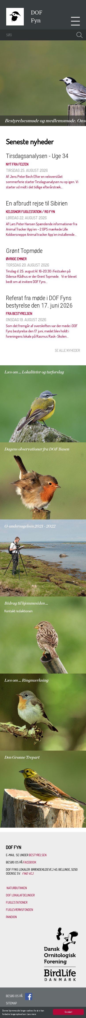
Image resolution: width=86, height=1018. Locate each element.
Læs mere (31, 1014)
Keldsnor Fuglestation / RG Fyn (30, 211)
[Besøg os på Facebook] (28, 996)
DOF (36, 12)
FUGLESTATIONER (16, 902)
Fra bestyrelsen (19, 313)
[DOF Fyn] (15, 24)
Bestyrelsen (38, 855)
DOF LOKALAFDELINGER (20, 895)
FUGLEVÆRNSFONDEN (19, 910)
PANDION (11, 917)
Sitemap (11, 1003)
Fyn (36, 20)
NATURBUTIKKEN (17, 888)
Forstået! (68, 1012)
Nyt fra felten (17, 164)
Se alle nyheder (67, 350)
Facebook (30, 862)
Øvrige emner (16, 259)
